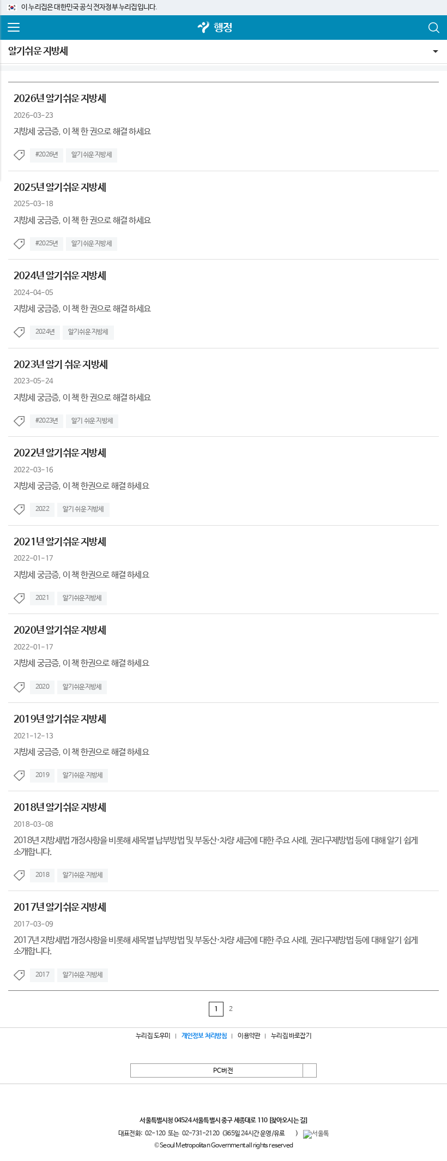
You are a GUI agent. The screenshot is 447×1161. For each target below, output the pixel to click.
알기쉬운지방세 (82, 598)
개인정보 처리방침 (204, 1036)
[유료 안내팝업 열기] (290, 1133)
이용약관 (249, 1036)
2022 (42, 509)
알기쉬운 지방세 (38, 51)
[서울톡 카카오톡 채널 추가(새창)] (316, 1134)
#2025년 (46, 244)
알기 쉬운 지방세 (92, 421)
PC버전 (223, 1071)
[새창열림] (204, 28)
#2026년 (46, 155)
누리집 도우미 (153, 1036)
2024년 (45, 332)
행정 (223, 28)
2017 (42, 975)
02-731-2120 (200, 1134)
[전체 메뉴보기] (13, 28)
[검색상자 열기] (433, 28)
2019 (42, 775)
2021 (42, 598)
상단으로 (310, 1070)
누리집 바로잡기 (291, 1036)
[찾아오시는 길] (288, 1120)
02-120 (155, 1134)
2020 (42, 687)
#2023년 (46, 421)
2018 (42, 875)
